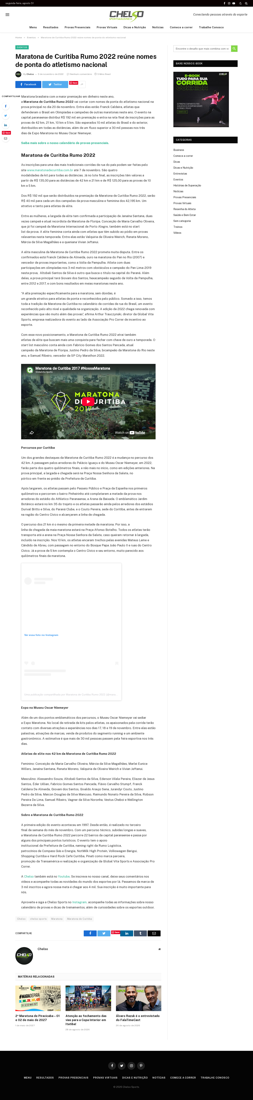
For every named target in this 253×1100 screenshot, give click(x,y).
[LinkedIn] (5, 125)
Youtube (64, 876)
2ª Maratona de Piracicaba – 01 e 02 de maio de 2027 (37, 1018)
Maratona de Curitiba (79, 918)
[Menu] (7, 14)
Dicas (176, 161)
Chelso (30, 74)
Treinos (177, 226)
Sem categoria (182, 220)
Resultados (50, 27)
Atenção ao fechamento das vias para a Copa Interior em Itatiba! (86, 1020)
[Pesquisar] (245, 3)
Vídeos (177, 232)
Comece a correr (181, 27)
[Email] (5, 138)
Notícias (158, 27)
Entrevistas (180, 173)
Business (178, 149)
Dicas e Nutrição (135, 27)
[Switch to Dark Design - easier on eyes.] (241, 3)
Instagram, (79, 902)
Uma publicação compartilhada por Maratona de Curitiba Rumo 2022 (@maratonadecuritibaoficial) (82, 694)
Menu (33, 27)
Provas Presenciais (77, 27)
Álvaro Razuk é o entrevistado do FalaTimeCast (138, 1018)
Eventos (22, 47)
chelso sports (38, 918)
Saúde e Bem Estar (184, 215)
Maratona (56, 918)
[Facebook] (5, 106)
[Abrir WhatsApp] (243, 1090)
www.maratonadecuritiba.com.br (50, 170)
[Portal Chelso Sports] (126, 14)
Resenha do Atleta (184, 209)
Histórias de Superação (187, 185)
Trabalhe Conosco (211, 27)
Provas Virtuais (107, 27)
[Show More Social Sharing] (82, 84)
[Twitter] (5, 115)
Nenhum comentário (81, 74)
